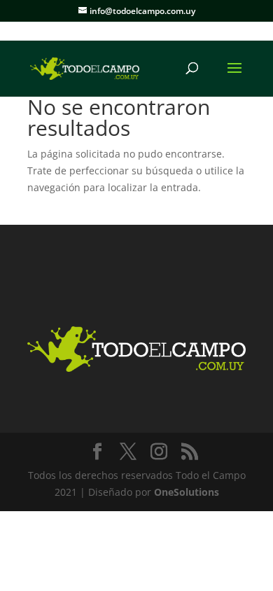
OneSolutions (186, 492)
